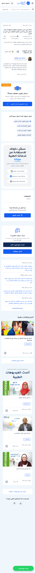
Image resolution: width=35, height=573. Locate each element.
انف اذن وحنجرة (15, 9)
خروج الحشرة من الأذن (24, 126)
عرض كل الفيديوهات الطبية (17, 492)
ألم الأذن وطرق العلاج (24, 135)
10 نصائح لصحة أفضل (23, 469)
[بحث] (12, 3)
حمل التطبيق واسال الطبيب (19, 104)
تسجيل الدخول (5, 3)
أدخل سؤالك (17, 251)
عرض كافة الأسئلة (17, 308)
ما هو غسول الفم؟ (24, 398)
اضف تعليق (16, 215)
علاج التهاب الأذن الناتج (21, 121)
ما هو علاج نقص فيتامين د (22, 433)
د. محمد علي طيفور (20, 58)
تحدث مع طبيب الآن (17, 245)
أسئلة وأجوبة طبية (25, 9)
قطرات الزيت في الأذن (24, 130)
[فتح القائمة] (32, 3)
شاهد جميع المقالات (17, 361)
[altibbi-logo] (23, 3)
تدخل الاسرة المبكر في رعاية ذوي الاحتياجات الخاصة (18, 339)
